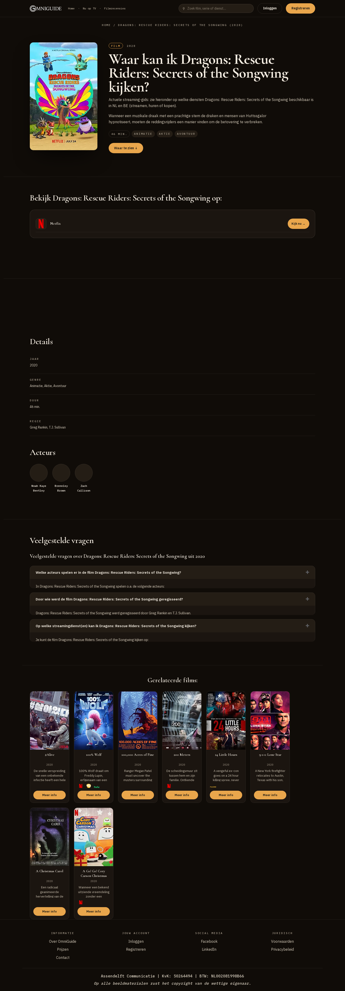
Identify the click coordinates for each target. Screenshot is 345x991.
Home (71, 8)
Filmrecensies (115, 8)
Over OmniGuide (62, 941)
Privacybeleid (282, 949)
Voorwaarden (282, 941)
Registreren (300, 8)
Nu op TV (89, 8)
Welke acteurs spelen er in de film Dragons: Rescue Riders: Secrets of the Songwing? (108, 572)
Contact (62, 957)
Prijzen (63, 949)
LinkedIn (209, 949)
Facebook (209, 941)
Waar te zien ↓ (126, 148)
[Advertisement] (172, 302)
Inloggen (270, 8)
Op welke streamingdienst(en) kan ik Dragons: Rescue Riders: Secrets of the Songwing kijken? (116, 626)
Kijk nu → (298, 224)
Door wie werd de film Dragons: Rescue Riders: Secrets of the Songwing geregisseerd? (109, 599)
